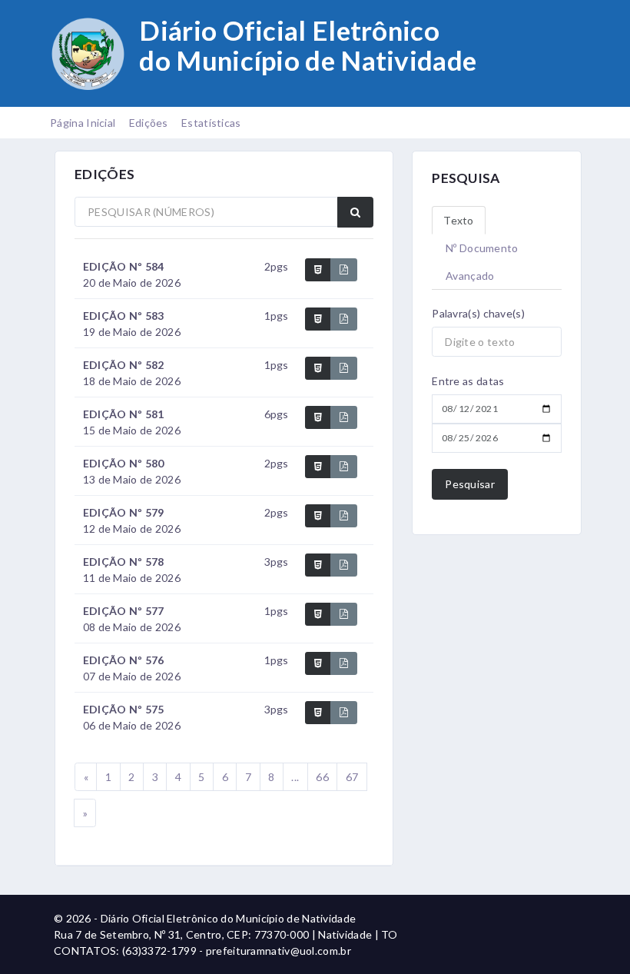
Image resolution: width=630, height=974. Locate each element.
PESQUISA (465, 178)
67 (352, 776)
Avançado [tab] (470, 275)
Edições (148, 122)
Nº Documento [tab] (482, 247)
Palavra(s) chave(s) (478, 313)
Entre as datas (468, 380)
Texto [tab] (458, 220)
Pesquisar (470, 483)
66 (322, 776)
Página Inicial (82, 122)
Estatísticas (211, 122)
